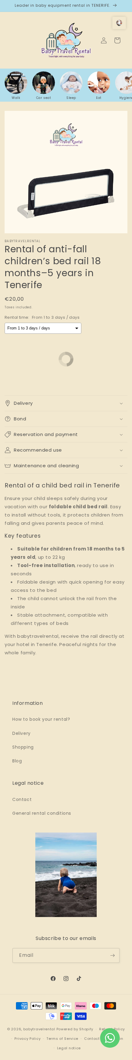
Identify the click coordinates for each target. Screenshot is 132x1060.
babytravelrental (39, 1029)
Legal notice (69, 1048)
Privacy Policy (27, 1038)
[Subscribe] (112, 955)
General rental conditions (41, 813)
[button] (66, 403)
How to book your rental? (41, 719)
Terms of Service (62, 1038)
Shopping (23, 747)
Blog (17, 761)
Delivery (21, 733)
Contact (22, 799)
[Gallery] (66, 172)
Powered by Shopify (75, 1029)
